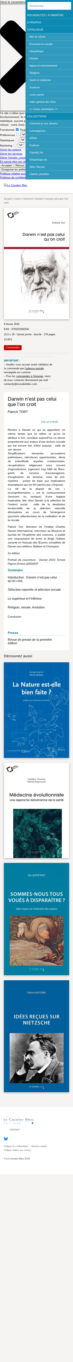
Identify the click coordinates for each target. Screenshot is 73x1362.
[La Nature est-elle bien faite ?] (36, 711)
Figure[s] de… (37, 152)
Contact (14, 1130)
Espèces (34, 145)
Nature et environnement (43, 65)
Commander (12, 348)
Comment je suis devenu (43, 123)
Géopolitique (36, 51)
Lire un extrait (49, 421)
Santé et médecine (40, 80)
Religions (34, 72)
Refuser (20, 165)
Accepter (7, 165)
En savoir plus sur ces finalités (18, 161)
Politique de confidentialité (16, 177)
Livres (17, 199)
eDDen (33, 138)
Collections (36, 116)
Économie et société (41, 44)
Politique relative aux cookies (18, 173)
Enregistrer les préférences (17, 169)
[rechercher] (67, 6)
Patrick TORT (18, 412)
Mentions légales (39, 1146)
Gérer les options (10, 149)
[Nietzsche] (36, 1036)
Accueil (8, 199)
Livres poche (36, 94)
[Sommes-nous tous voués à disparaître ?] (36, 919)
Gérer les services (11, 153)
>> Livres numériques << (43, 109)
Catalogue (35, 29)
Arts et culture (37, 36)
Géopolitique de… (39, 159)
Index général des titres (42, 101)
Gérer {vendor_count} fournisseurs (21, 157)
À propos (34, 22)
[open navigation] (69, 185)
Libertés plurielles (39, 174)
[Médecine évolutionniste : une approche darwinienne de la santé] (36, 811)
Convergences (37, 130)
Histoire (33, 58)
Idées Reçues (37, 166)
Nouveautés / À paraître (45, 15)
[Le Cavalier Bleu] (15, 185)
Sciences (34, 87)
